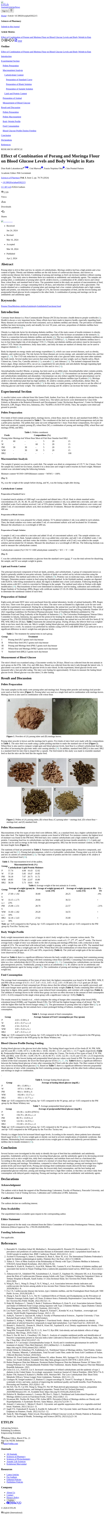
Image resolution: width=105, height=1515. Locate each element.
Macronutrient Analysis (13, 70)
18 (54, 577)
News (17, 7)
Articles (11, 7)
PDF (20, 41)
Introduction (6, 56)
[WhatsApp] (20, 1503)
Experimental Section (10, 61)
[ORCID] (27, 168)
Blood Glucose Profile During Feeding (19, 131)
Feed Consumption (11, 126)
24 (25, 857)
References (6, 144)
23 (34, 854)
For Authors (12, 1477)
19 (60, 614)
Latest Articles (13, 1474)
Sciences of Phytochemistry (18, 1459)
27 (63, 1061)
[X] (17, 1503)
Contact (10, 1495)
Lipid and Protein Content (15, 93)
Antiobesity (32, 306)
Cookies (11, 1500)
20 (57, 748)
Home (3, 16)
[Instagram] (10, 1503)
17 (42, 383)
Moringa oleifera (19, 306)
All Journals (12, 1454)
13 (68, 361)
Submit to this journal (10, 26)
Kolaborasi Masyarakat (17, 1464)
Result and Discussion (10, 107)
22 (18, 852)
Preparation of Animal (12, 98)
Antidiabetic (42, 306)
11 (40, 361)
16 (89, 378)
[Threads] (12, 1503)
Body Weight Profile (12, 121)
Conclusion (6, 135)
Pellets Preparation (11, 66)
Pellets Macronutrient (12, 117)
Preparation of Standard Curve (19, 79)
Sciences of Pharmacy (10, 178)
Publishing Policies (15, 1482)
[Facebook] (8, 1503)
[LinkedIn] (15, 1503)
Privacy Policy (13, 1497)
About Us (11, 1492)
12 (52, 361)
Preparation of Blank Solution (19, 84)
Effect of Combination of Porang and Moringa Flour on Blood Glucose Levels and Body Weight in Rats (46, 37)
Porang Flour (6, 306)
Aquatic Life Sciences (16, 1461)
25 (41, 967)
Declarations (6, 140)
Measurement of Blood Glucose (16, 103)
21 (88, 840)
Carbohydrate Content (14, 75)
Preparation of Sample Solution (19, 89)
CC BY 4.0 (6, 187)
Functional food (54, 306)
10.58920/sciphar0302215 (14, 182)
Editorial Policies (14, 1479)
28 (66, 1061)
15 (62, 373)
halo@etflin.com (11, 1443)
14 (60, 366)
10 (11, 356)
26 (46, 1004)
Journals (4, 7)
